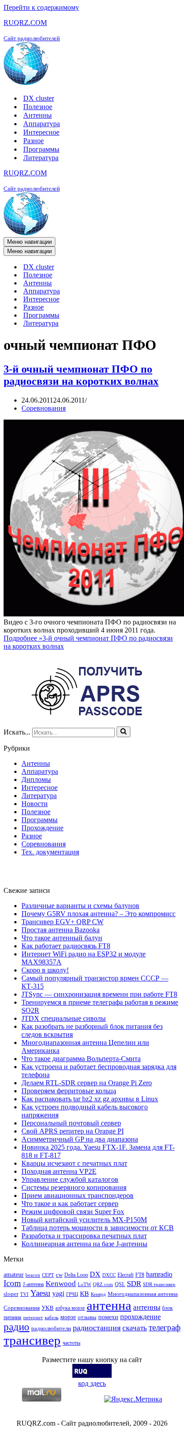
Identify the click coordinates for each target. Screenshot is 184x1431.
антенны (146, 1307)
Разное (33, 140)
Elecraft (125, 1275)
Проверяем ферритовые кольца (68, 1091)
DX (95, 1274)
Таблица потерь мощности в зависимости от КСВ (97, 1227)
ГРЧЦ (72, 1294)
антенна (109, 1305)
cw (59, 1274)
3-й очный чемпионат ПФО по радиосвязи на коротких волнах (81, 375)
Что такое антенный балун (61, 938)
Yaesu (40, 1293)
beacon (32, 1275)
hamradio (159, 1274)
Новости (34, 803)
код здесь (92, 1383)
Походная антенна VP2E (58, 1171)
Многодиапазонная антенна (143, 1294)
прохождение (140, 1317)
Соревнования (43, 408)
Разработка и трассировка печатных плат (84, 1236)
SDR (134, 1283)
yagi (58, 1293)
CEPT (48, 1275)
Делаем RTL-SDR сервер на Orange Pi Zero (86, 1083)
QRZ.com (103, 1284)
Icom (12, 1283)
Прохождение (42, 828)
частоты (71, 1343)
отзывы (87, 1317)
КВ (84, 1293)
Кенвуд (98, 1294)
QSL (120, 1284)
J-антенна (33, 1284)
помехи (108, 1317)
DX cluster (38, 98)
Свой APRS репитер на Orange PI (72, 1131)
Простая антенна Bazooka (60, 930)
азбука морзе (70, 1308)
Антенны (37, 115)
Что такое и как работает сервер (69, 1203)
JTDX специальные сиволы (63, 1018)
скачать (134, 1328)
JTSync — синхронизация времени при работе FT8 (99, 994)
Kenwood (61, 1283)
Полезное (37, 106)
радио (16, 1327)
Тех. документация (50, 852)
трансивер (32, 1340)
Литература (41, 157)
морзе (68, 1317)
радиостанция (97, 1327)
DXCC (109, 1275)
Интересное (41, 132)
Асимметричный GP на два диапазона (79, 1139)
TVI (24, 1294)
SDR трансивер (159, 1284)
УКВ (48, 1307)
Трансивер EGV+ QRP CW (62, 922)
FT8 (139, 1275)
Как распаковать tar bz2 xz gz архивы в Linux (89, 1099)
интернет (33, 1317)
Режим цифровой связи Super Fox (72, 1211)
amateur (14, 1274)
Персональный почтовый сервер (71, 1123)
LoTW (84, 1284)
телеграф (164, 1327)
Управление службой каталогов (69, 1179)
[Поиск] (123, 731)
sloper (11, 1294)
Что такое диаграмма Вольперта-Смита (81, 1058)
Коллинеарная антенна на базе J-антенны (84, 1244)
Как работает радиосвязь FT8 (65, 946)
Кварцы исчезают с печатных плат (74, 1163)
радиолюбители (51, 1328)
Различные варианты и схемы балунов (80, 905)
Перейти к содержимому (41, 7)
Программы (41, 149)
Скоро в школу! (45, 970)
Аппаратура (41, 123)
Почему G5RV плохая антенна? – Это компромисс (98, 913)
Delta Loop (76, 1275)
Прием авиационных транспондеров (77, 1195)
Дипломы (36, 779)
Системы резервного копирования (73, 1187)
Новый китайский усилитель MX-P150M (84, 1219)
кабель (52, 1317)
